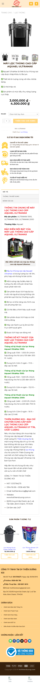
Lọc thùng (20, 13)
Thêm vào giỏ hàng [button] (9, 556)
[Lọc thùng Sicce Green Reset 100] (9, 534)
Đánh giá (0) (8, 201)
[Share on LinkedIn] (29, 641)
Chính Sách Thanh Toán (11, 611)
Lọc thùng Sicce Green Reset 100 (9, 548)
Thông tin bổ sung (11, 196)
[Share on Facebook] (14, 641)
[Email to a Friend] (22, 641)
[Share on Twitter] (18, 641)
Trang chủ (6, 13)
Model (3, 114)
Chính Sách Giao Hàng (10, 615)
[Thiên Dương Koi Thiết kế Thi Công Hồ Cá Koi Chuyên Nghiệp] (16, 3)
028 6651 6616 (23, 584)
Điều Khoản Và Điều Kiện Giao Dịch (14, 626)
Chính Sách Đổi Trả (9, 622)
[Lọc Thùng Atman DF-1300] (30, 534)
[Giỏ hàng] (31, 4)
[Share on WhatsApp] (10, 641)
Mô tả (5, 192)
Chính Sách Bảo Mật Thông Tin (13, 607)
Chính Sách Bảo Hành (10, 618)
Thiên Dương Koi (24, 439)
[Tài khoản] (36, 4)
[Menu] (3, 3)
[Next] (35, 32)
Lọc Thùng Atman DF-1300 (31, 548)
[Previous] (4, 32)
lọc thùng (30, 450)
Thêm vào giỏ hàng (25, 121)
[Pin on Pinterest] (26, 641)
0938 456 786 (16, 580)
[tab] (20, 192)
